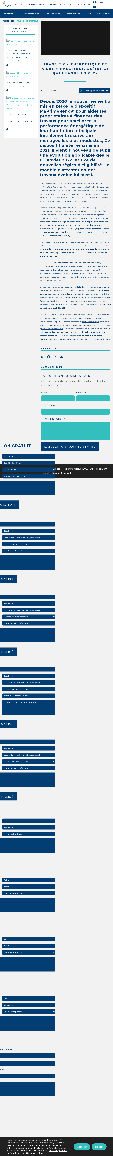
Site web (48, 405)
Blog (13, 21)
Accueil (6, 21)
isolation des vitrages (90, 321)
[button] (89, 4)
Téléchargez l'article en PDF (96, 90)
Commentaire (53, 418)
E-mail (82, 392)
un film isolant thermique (52, 329)
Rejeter (99, 1147)
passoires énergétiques (51, 201)
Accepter (82, 1147)
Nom (45, 392)
